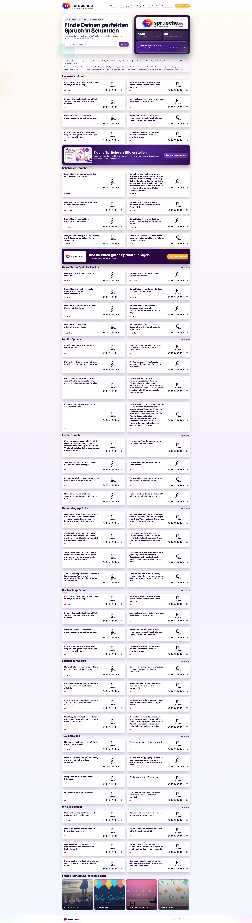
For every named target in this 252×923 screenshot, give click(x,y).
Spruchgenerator (167, 6)
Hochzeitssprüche (153, 6)
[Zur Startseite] (71, 919)
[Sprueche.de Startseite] (78, 6)
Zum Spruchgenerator (176, 155)
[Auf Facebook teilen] (107, 90)
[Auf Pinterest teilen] (113, 90)
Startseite (113, 6)
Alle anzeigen (185, 267)
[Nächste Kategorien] (188, 876)
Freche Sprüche (71, 435)
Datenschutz (176, 919)
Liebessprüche (140, 6)
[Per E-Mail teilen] (122, 90)
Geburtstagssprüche (126, 6)
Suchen (124, 44)
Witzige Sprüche (72, 806)
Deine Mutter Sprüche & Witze (80, 267)
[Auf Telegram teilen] (116, 90)
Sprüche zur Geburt (74, 660)
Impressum (186, 919)
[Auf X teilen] (110, 90)
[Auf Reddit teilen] (119, 90)
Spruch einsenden (182, 6)
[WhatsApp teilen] (104, 90)
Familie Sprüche (72, 339)
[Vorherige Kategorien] (183, 876)
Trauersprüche (71, 735)
